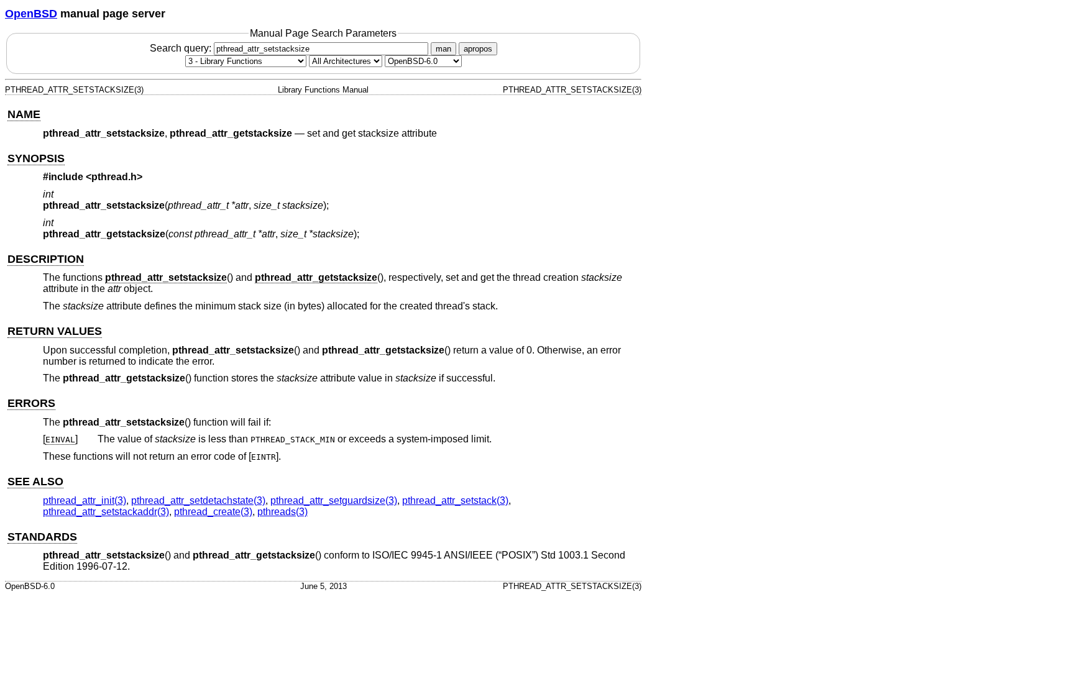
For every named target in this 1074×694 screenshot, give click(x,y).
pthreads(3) (282, 511)
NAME (23, 114)
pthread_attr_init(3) (84, 500)
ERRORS (31, 403)
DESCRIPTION (45, 259)
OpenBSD (31, 13)
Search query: (182, 48)
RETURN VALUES (54, 331)
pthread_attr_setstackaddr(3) (106, 511)
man (443, 48)
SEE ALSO (35, 481)
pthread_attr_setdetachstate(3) (198, 500)
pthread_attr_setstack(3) (455, 500)
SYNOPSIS (36, 158)
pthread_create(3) (213, 511)
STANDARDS (42, 537)
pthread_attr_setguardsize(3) (333, 500)
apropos (478, 48)
